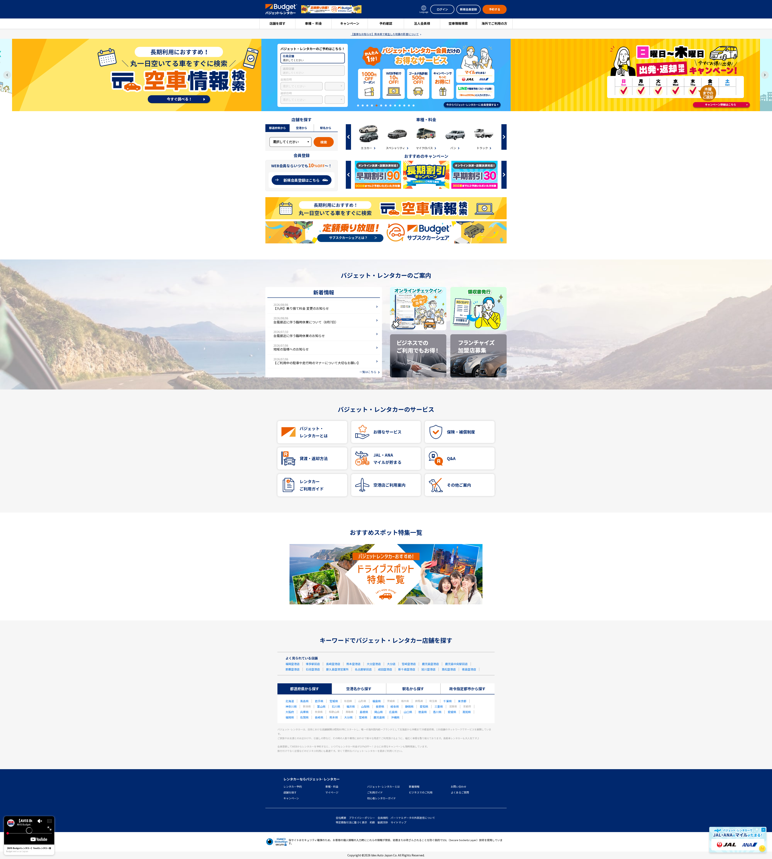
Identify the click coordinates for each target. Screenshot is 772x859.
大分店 (391, 664)
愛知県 (424, 706)
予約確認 (385, 23)
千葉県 (447, 701)
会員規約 (383, 818)
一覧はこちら (367, 372)
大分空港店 (374, 664)
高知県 (466, 712)
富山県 (321, 706)
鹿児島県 (379, 717)
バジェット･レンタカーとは (383, 786)
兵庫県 (304, 712)
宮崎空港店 (409, 664)
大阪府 (289, 712)
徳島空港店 (469, 669)
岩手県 (319, 701)
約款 (372, 822)
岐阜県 (394, 706)
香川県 (437, 712)
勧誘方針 (383, 822)
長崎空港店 (333, 664)
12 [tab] (409, 106)
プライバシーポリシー (362, 818)
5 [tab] (377, 106)
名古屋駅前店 (363, 669)
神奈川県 (291, 706)
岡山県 (378, 712)
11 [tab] (404, 106)
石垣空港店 (313, 669)
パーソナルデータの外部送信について (413, 818)
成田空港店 (385, 669)
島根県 (364, 712)
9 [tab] (395, 106)
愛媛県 (452, 712)
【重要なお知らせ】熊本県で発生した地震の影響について (385, 34)
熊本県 (334, 717)
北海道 (289, 701)
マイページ (331, 792)
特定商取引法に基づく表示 (351, 822)
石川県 (336, 706)
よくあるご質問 (460, 792)
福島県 (376, 701)
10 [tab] (400, 106)
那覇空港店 (292, 669)
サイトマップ (398, 822)
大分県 (348, 717)
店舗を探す (277, 23)
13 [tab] (414, 106)
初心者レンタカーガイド (381, 798)
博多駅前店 (313, 664)
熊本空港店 (353, 664)
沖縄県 (395, 717)
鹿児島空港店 (430, 664)
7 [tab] (386, 106)
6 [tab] (381, 106)
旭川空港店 (428, 669)
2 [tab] (363, 106)
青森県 (304, 701)
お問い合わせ (458, 786)
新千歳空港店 (406, 669)
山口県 (408, 712)
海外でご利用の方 (494, 23)
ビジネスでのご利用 (420, 792)
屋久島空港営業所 (337, 669)
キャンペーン (349, 23)
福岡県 (289, 717)
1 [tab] (358, 106)
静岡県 (409, 706)
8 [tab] (390, 106)
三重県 (438, 706)
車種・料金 (331, 786)
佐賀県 (304, 717)
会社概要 (341, 818)
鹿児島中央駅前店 (456, 664)
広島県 (393, 712)
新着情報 (414, 786)
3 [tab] (367, 106)
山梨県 (365, 706)
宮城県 (334, 701)
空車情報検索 (458, 23)
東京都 (462, 701)
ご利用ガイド (375, 792)
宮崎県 (363, 717)
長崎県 (319, 717)
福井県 (350, 706)
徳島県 (422, 712)
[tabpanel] (386, 75)
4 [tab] (372, 106)
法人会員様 (422, 23)
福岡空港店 (292, 664)
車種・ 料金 (313, 23)
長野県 (380, 706)
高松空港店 (449, 669)
